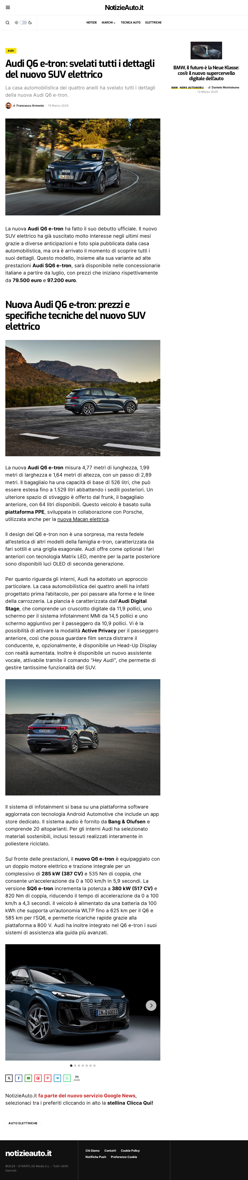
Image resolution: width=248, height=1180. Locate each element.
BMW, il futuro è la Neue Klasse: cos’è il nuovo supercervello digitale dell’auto (206, 73)
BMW (174, 87)
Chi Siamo (92, 1150)
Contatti (110, 1150)
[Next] (151, 1005)
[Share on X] (9, 1078)
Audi (11, 50)
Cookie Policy (130, 1150)
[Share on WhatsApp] (67, 1078)
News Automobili (192, 87)
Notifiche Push (95, 1157)
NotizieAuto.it (124, 7)
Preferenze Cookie (124, 1157)
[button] (7, 7)
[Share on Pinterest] (47, 1078)
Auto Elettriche (23, 1123)
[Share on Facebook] (18, 1078)
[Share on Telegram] (57, 1078)
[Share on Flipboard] (38, 1078)
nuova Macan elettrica (82, 519)
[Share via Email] (28, 1078)
